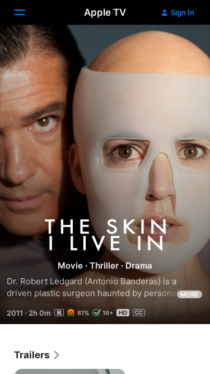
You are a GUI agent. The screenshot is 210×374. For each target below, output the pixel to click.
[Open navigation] (26, 12)
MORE (189, 294)
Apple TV (105, 12)
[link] (37, 355)
